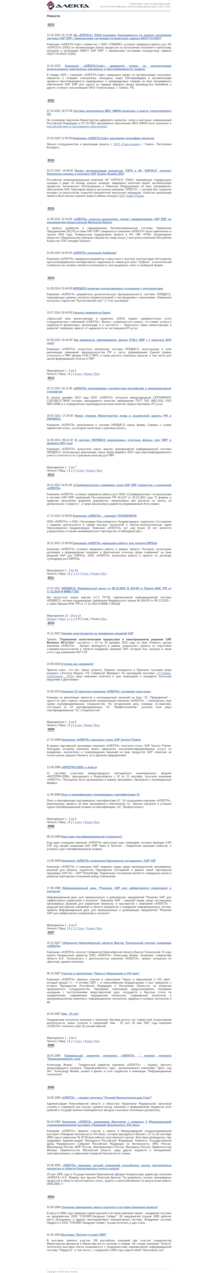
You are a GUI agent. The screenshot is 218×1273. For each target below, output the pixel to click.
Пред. (62, 618)
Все (97, 373)
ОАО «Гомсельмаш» (127, 144)
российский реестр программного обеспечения (77, 126)
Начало (51, 618)
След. (78, 373)
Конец (88, 373)
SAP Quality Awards (131, 195)
